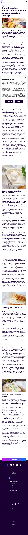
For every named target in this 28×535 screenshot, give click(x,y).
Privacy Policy (14, 511)
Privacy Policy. (12, 97)
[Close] (25, 77)
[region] (14, 92)
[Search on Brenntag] (21, 2)
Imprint (14, 521)
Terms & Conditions (14, 518)
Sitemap (14, 524)
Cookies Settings (14, 105)
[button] (26, 533)
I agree (18, 101)
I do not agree (9, 101)
